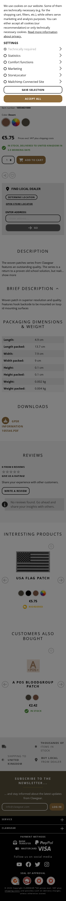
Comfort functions (20, 62)
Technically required (22, 49)
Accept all (33, 98)
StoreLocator (17, 75)
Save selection (33, 90)
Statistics (14, 56)
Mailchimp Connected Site (26, 82)
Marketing (15, 69)
